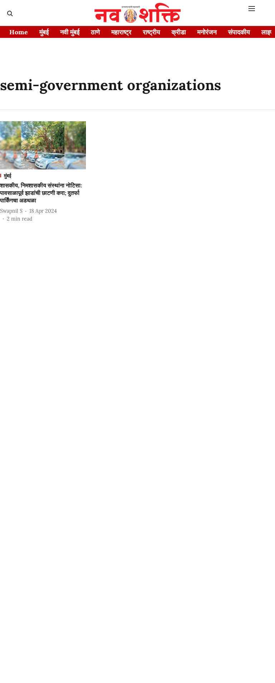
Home (18, 32)
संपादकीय (239, 32)
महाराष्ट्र (121, 32)
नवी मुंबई (69, 32)
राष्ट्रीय (151, 32)
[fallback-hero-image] (43, 145)
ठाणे (95, 32)
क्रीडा (179, 32)
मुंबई (44, 32)
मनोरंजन (207, 32)
